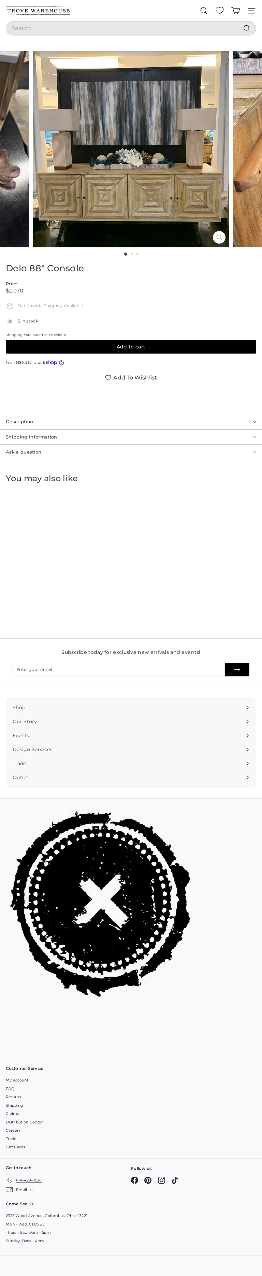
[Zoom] (219, 237)
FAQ (10, 1088)
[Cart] (236, 10)
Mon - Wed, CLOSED (25, 1224)
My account (17, 1080)
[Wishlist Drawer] (219, 10)
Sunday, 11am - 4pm (25, 1240)
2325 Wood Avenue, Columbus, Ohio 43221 (46, 1215)
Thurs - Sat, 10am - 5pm (28, 1232)
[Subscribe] (237, 669)
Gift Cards (15, 1147)
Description (19, 421)
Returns (13, 1096)
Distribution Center (24, 1122)
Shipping (14, 335)
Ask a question (24, 452)
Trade (11, 1138)
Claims (12, 1113)
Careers (13, 1130)
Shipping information (31, 437)
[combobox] (131, 28)
